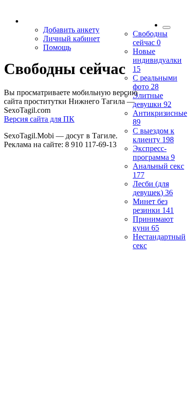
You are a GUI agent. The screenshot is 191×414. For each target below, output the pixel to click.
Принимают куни (153, 223)
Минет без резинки (153, 205)
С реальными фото (155, 82)
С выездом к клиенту (153, 135)
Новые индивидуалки (157, 60)
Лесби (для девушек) (153, 188)
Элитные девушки (152, 99)
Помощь (57, 47)
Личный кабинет (71, 38)
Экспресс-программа (154, 152)
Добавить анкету (71, 30)
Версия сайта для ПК (39, 119)
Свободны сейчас (150, 38)
